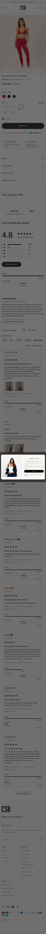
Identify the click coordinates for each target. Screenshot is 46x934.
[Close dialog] (43, 455)
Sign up (34, 471)
